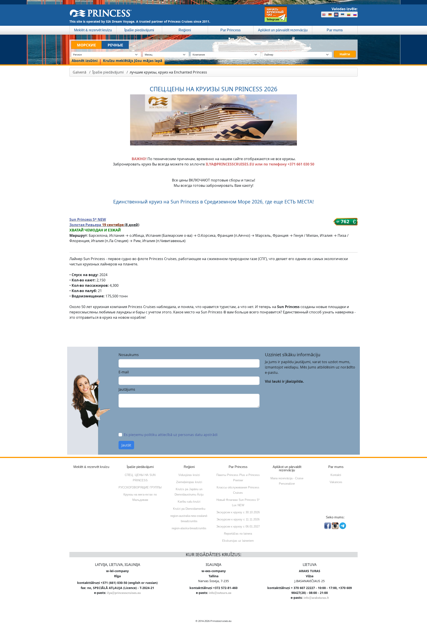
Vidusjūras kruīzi (189, 475)
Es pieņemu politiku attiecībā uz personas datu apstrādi (171, 434)
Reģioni (185, 30)
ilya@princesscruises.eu (124, 593)
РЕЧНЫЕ (115, 45)
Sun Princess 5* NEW (87, 219)
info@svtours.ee (220, 593)
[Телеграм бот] (276, 14)
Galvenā (79, 72)
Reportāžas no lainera (238, 533)
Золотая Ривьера (85, 224)
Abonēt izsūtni (85, 60)
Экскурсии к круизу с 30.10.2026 (238, 512)
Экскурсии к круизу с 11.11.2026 (238, 519)
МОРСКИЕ (86, 45)
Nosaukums (129, 354)
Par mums (335, 30)
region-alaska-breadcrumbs (189, 528)
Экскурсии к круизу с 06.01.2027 (238, 526)
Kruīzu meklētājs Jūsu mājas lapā (132, 60)
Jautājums (127, 389)
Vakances (336, 482)
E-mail (124, 372)
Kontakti (335, 475)
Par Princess (230, 30)
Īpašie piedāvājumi (139, 30)
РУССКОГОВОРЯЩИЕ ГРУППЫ (140, 487)
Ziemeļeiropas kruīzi (189, 482)
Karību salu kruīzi (189, 501)
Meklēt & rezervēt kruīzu (93, 30)
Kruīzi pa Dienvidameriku (189, 508)
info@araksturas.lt (316, 597)
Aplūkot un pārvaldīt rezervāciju (283, 30)
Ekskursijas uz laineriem (238, 540)
